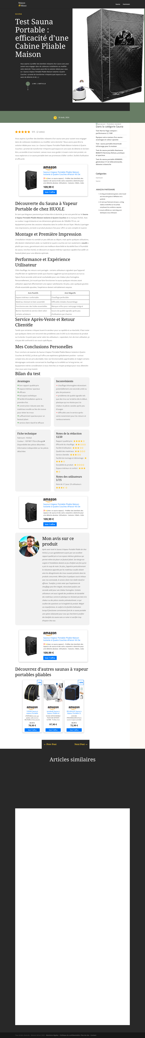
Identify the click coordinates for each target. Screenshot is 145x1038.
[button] (108, 124)
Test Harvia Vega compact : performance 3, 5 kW (42, 836)
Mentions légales (52, 1035)
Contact (93, 1035)
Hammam (126, 4)
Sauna (118, 4)
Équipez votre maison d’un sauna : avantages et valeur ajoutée (48, 921)
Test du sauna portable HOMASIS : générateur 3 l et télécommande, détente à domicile (109, 161)
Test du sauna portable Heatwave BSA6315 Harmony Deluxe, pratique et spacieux (110, 152)
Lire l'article (39, 84)
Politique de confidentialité (70, 1035)
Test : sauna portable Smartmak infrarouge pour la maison (46, 1004)
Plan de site (85, 1035)
